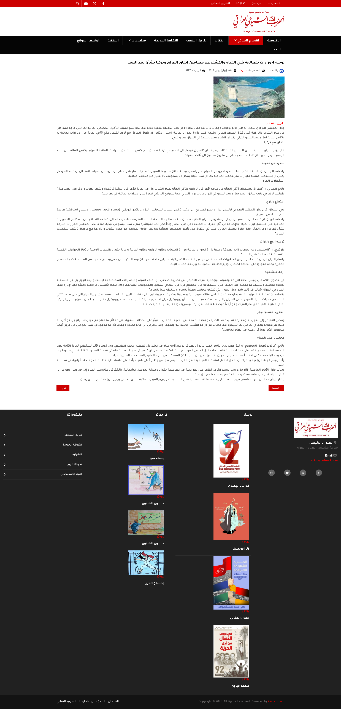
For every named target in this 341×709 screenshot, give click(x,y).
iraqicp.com (276, 701)
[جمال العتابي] (231, 582)
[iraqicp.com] (254, 21)
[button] (245, 40)
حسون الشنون (153, 503)
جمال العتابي (239, 618)
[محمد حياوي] (231, 651)
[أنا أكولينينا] (231, 516)
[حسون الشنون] (146, 480)
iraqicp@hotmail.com (323, 460)
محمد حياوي (240, 686)
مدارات (243, 70)
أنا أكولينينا (240, 549)
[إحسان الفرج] (146, 562)
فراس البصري (238, 486)
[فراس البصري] (231, 451)
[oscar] (282, 71)
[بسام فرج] (146, 437)
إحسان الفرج (154, 583)
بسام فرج (157, 458)
